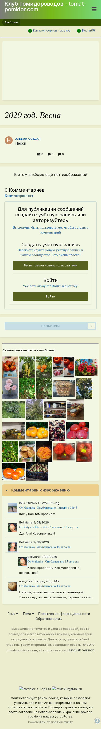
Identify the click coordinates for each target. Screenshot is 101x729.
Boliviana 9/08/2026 (34, 522)
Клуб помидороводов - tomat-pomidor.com (45, 6)
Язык (12, 614)
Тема (27, 614)
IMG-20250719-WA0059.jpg (39, 503)
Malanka (29, 507)
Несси (20, 143)
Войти (50, 296)
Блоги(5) (88, 30)
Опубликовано (57, 507)
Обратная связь (48, 619)
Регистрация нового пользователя (50, 265)
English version (81, 650)
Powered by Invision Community (50, 722)
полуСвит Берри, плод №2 (39, 581)
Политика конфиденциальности (64, 614)
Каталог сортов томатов (52, 30)
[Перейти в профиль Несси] (9, 140)
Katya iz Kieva (32, 527)
